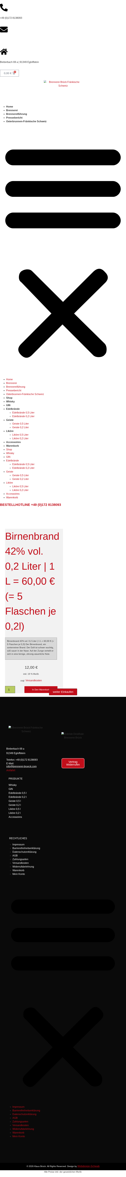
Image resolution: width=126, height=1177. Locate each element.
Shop (9, 398)
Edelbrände (13, 409)
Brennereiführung (16, 114)
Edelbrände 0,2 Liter (23, 416)
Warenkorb (12, 446)
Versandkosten (34, 680)
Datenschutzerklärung (24, 852)
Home (9, 106)
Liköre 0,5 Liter (20, 434)
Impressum (18, 844)
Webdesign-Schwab (88, 1166)
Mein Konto (18, 874)
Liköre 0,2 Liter (20, 438)
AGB (15, 855)
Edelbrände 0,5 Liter (23, 412)
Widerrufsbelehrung (23, 866)
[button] (63, 250)
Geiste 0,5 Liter (20, 423)
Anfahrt (10, 770)
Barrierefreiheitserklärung (26, 848)
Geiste (10, 420)
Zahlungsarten (20, 859)
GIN (8, 405)
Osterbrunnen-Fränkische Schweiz (26, 121)
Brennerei (12, 110)
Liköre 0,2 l (15, 813)
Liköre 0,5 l (15, 809)
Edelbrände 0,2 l (18, 797)
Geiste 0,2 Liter (20, 427)
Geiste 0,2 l (15, 805)
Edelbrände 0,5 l (18, 793)
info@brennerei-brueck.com (15, 40)
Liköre (10, 431)
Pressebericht (14, 117)
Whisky (10, 401)
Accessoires (13, 442)
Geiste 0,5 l (15, 801)
